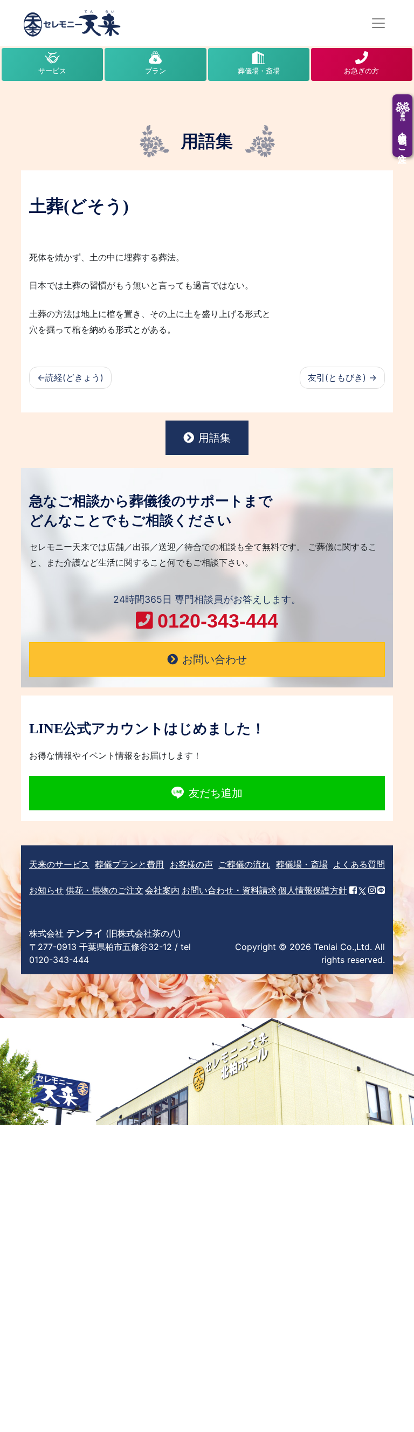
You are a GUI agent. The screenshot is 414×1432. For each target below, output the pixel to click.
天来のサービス (59, 864)
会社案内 (162, 890)
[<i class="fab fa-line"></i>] (381, 890)
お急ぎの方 (361, 70)
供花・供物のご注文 (104, 890)
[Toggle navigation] (378, 23)
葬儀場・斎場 (259, 70)
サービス (52, 70)
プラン (155, 70)
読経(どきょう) (74, 377)
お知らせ (46, 890)
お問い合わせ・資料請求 (229, 890)
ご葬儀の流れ (244, 864)
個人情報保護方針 (312, 890)
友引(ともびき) (337, 377)
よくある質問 (359, 864)
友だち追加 (216, 793)
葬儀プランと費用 (129, 864)
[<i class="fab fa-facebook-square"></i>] (353, 890)
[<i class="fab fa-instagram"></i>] (372, 890)
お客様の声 (191, 864)
